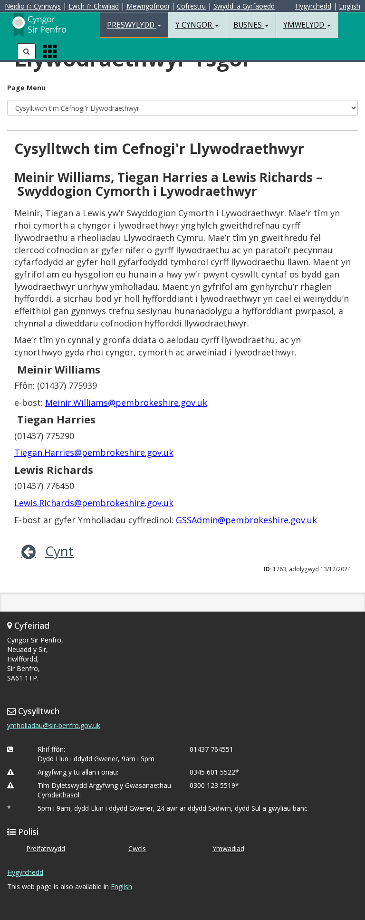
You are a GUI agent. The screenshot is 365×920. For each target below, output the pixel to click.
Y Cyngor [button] (194, 25)
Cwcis (137, 848)
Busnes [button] (248, 25)
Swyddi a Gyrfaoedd (244, 5)
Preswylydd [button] (131, 25)
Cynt (59, 551)
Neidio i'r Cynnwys (33, 5)
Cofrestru (191, 5)
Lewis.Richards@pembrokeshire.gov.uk (93, 502)
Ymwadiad (228, 848)
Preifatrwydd (45, 848)
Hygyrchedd (313, 5)
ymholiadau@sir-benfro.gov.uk (53, 725)
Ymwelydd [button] (304, 25)
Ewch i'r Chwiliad (93, 5)
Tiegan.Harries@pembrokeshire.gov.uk (93, 452)
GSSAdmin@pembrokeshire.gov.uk (246, 520)
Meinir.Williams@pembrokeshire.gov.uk (126, 402)
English (349, 5)
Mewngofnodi (147, 5)
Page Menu (26, 87)
